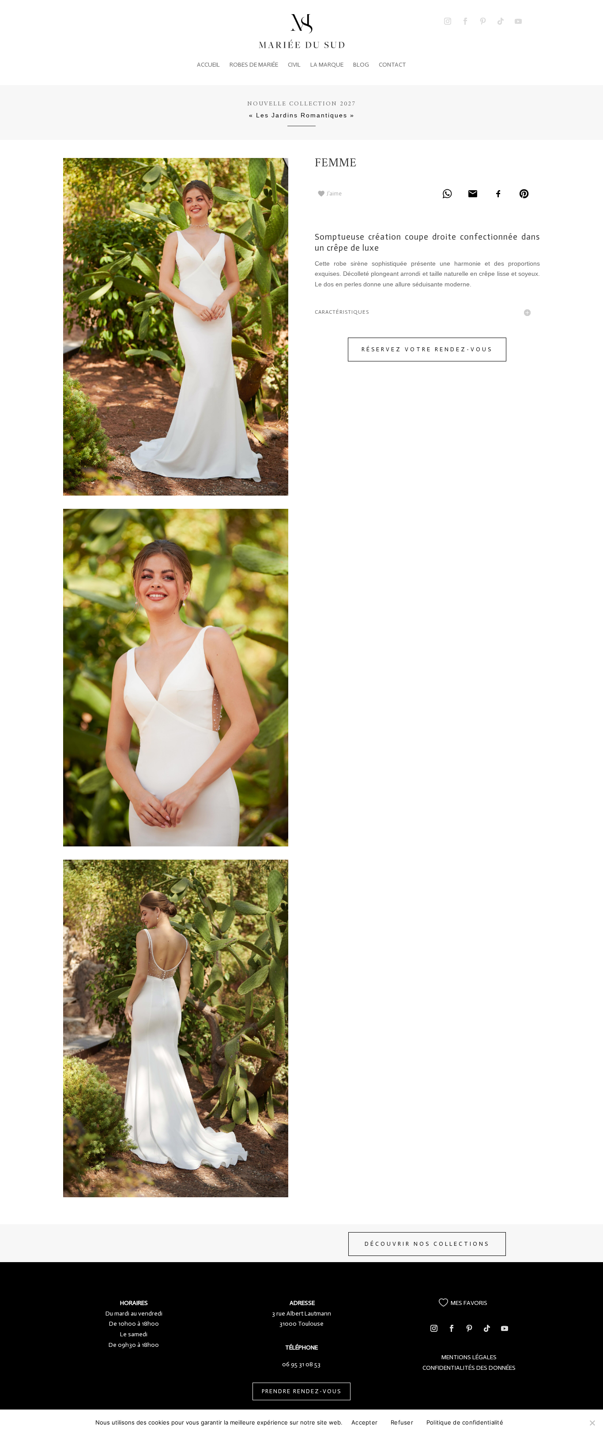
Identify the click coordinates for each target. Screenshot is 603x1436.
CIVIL (294, 64)
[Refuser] (592, 1422)
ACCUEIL (208, 64)
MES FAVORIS (469, 1303)
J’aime (334, 193)
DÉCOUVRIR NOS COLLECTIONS (427, 1244)
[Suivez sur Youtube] (518, 21)
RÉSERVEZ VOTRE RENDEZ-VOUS (427, 349)
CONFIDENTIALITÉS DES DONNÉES (469, 1368)
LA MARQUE (326, 64)
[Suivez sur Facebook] (465, 21)
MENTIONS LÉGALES (469, 1357)
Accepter (364, 1422)
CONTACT (392, 64)
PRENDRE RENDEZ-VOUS (301, 1391)
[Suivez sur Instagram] (448, 21)
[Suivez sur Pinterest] (483, 21)
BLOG (361, 64)
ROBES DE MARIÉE (254, 64)
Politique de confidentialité (464, 1422)
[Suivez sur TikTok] (501, 21)
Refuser (402, 1422)
